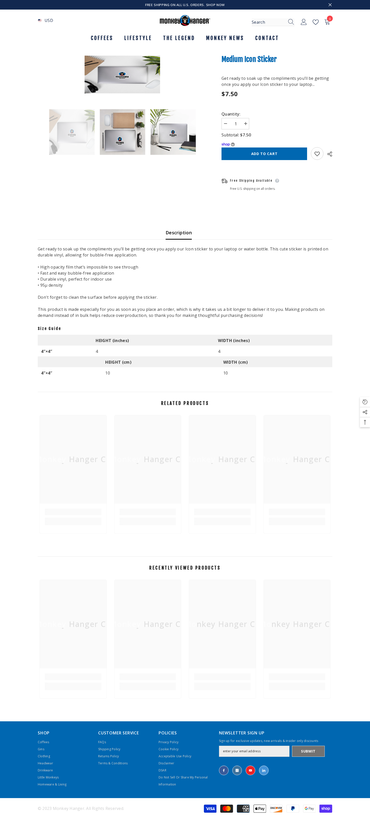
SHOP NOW (215, 5)
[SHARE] (327, 154)
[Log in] (304, 22)
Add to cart (264, 153)
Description (179, 233)
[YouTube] (250, 770)
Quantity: (230, 114)
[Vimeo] (264, 770)
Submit (308, 751)
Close (330, 5)
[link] (73, 512)
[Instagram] (237, 770)
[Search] (273, 22)
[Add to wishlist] (317, 153)
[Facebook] (224, 770)
